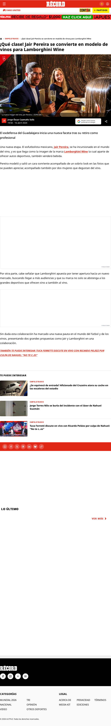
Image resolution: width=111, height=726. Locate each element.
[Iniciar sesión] (107, 4)
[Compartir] (106, 121)
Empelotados (11, 39)
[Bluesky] (35, 446)
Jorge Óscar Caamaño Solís (21, 119)
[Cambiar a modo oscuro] (101, 4)
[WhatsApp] (5, 446)
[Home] (1, 39)
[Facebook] (11, 446)
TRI (28, 689)
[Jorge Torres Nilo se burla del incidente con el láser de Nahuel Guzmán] (55, 408)
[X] (17, 446)
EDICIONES (83, 694)
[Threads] (23, 446)
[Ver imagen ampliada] (55, 85)
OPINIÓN (32, 694)
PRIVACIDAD (83, 689)
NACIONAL (6, 694)
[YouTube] (25, 666)
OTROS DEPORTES (37, 699)
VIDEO (3, 699)
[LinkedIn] (29, 446)
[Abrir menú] (4, 4)
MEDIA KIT (64, 694)
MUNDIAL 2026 (8, 689)
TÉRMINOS (100, 689)
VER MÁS (97, 518)
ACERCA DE (65, 689)
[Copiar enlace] (41, 446)
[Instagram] (10, 666)
